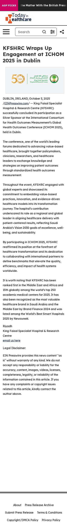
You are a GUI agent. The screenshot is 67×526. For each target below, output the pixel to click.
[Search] (44, 32)
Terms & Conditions (49, 512)
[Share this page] (61, 31)
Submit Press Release (19, 512)
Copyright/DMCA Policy (22, 520)
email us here (11, 340)
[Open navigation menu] (6, 31)
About (17, 505)
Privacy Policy (51, 520)
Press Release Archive (39, 505)
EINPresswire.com (16, 103)
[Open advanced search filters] (52, 32)
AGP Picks (9, 5)
